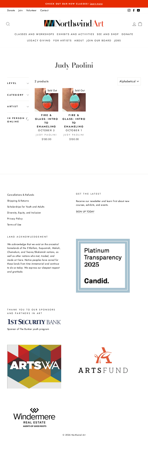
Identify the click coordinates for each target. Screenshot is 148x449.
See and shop (108, 34)
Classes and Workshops (34, 34)
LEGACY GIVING (39, 40)
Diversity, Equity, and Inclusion (24, 212)
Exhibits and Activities (75, 34)
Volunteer (31, 10)
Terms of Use (14, 224)
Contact (44, 10)
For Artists (62, 40)
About (79, 40)
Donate (11, 10)
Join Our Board (99, 40)
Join (20, 10)
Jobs (117, 40)
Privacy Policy (15, 218)
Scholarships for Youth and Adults (25, 206)
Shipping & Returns (18, 200)
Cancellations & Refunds (20, 195)
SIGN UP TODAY (85, 211)
